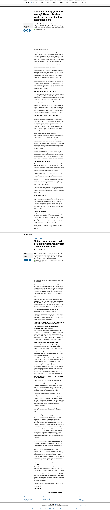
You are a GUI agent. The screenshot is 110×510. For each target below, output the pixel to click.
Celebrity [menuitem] (48, 2)
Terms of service (63, 508)
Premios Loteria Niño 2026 (40, 0)
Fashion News (71, 0)
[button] (55, 493)
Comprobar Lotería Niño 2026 (32, 0)
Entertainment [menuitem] (75, 2)
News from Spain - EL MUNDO (85, 0)
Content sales (55, 508)
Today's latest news (77, 0)
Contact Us (76, 508)
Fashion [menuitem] (67, 2)
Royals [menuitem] (54, 2)
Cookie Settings (42, 508)
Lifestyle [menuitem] (61, 2)
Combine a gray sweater (65, 0)
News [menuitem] (42, 2)
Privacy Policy (48, 508)
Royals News (59, 0)
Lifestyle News (47, 0)
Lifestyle (26, 5)
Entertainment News (53, 0)
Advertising (70, 508)
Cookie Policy (34, 508)
